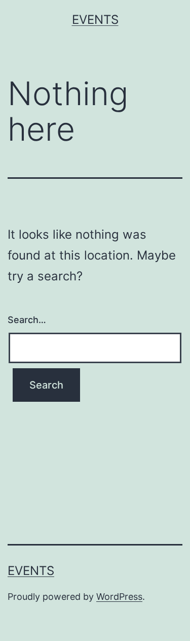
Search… (27, 319)
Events (95, 19)
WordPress (119, 596)
